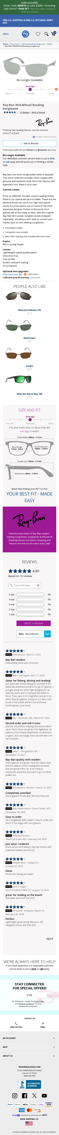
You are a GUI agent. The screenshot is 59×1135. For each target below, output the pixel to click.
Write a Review (38, 112)
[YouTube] (44, 1098)
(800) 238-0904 (16, 1027)
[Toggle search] (46, 34)
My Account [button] (9, 1038)
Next (50, 939)
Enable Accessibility (29, 2)
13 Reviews (24, 112)
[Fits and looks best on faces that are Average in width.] (29, 93)
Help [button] (5, 1047)
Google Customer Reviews (46, 137)
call (7, 161)
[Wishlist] (38, 34)
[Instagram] (14, 1098)
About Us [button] (8, 1056)
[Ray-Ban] (46, 122)
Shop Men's (15, 44)
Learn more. (35, 277)
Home (5, 44)
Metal (49, 44)
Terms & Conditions (26, 1004)
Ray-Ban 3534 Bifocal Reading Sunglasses (22, 46)
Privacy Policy (39, 1001)
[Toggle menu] (6, 34)
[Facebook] (24, 1098)
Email (42, 1027)
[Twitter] (34, 1098)
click (33, 968)
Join (29, 995)
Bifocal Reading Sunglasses (33, 44)
